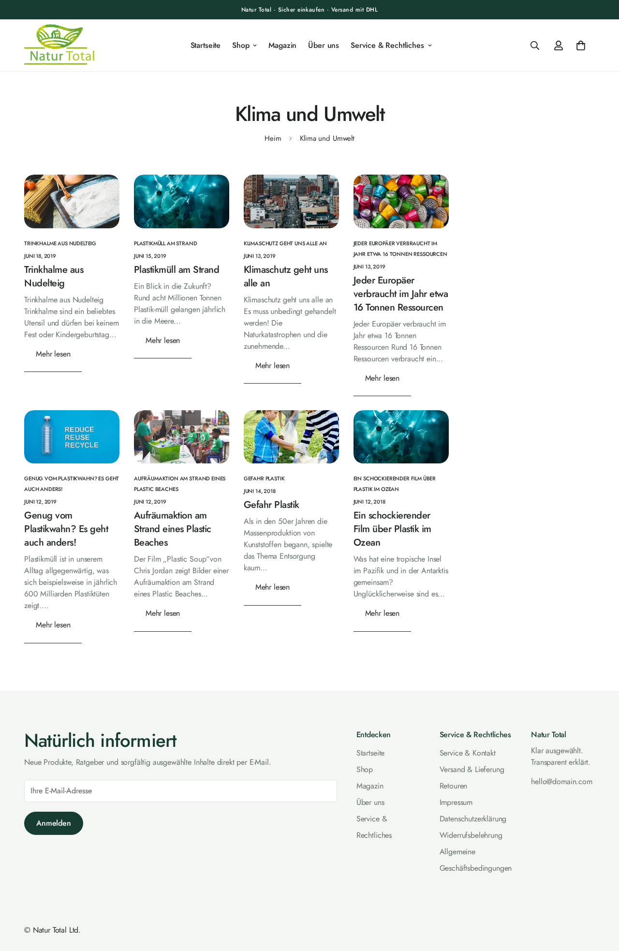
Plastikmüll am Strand (177, 270)
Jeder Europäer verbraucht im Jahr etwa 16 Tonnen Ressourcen (401, 293)
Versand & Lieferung (472, 768)
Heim (273, 138)
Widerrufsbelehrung (471, 834)
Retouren (454, 785)
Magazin (282, 45)
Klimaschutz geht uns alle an (286, 276)
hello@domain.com (561, 781)
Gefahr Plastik (271, 505)
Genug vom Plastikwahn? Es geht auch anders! (66, 529)
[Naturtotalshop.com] (59, 45)
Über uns (323, 45)
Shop (240, 45)
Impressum (456, 801)
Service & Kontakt (468, 752)
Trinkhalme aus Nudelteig (53, 276)
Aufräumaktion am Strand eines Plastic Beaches (172, 529)
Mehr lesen (53, 353)
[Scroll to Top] (600, 897)
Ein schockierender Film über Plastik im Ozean (392, 529)
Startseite (206, 45)
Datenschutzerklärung (473, 818)
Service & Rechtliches (387, 45)
